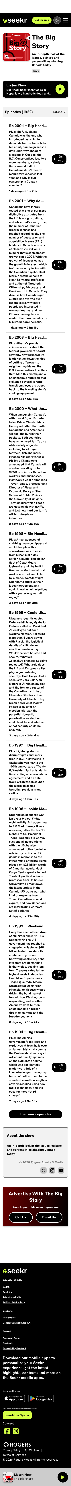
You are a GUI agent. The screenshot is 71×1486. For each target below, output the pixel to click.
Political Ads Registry (14, 1302)
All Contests (9, 1317)
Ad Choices (32, 1450)
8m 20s (60, 568)
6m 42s (60, 368)
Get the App (41, 20)
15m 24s (60, 974)
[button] (30, 1477)
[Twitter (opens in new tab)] (43, 1170)
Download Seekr (11, 1338)
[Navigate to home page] (15, 20)
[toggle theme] (57, 20)
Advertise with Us (12, 1297)
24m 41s (60, 674)
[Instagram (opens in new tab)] (52, 1170)
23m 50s (60, 863)
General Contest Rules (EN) (17, 1322)
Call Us (20, 1217)
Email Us (49, 1217)
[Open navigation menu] (65, 20)
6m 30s (60, 772)
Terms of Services (14, 1455)
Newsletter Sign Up (17, 1415)
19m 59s (60, 467)
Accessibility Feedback (14, 1348)
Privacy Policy (11, 1450)
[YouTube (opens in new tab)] (61, 1170)
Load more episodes (35, 1114)
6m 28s (60, 159)
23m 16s (60, 264)
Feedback (8, 1343)
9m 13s (60, 1067)
